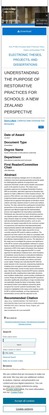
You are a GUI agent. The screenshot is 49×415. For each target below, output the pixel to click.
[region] (24, 392)
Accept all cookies (25, 400)
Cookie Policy (17, 392)
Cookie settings (14, 389)
